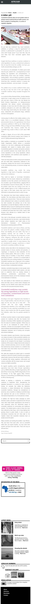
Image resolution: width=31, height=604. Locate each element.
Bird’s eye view (19, 535)
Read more (25, 527)
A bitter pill (6, 15)
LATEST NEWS (6, 520)
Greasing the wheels (21, 548)
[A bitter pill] (15, 44)
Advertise (6, 591)
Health (15, 12)
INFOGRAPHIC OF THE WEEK (10, 482)
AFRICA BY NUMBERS (8, 563)
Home (9, 12)
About (5, 589)
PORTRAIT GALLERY (12, 569)
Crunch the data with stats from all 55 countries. (14, 564)
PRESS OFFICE (6, 580)
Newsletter (7, 593)
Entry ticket (18, 522)
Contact (6, 595)
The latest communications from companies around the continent (14, 581)
